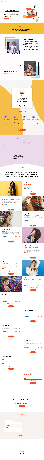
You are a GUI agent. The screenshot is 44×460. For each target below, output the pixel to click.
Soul (6, 172)
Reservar (33, 193)
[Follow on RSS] (28, 188)
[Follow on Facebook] (27, 188)
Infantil (7, 176)
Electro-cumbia (31, 172)
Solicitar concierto (22, 129)
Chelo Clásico (13, 174)
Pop (17, 174)
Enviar (20, 435)
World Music (24, 172)
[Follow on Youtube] (24, 188)
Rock (11, 176)
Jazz (8, 172)
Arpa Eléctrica (17, 172)
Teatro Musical (16, 176)
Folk (28, 174)
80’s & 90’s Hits (22, 174)
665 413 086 (22, 451)
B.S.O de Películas (34, 174)
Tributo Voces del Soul (33, 176)
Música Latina (24, 176)
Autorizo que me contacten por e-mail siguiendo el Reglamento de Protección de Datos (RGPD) (12, 433)
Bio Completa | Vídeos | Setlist (33, 191)
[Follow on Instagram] (25, 188)
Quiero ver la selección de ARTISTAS (26, 53)
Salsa (11, 172)
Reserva (7, 18)
